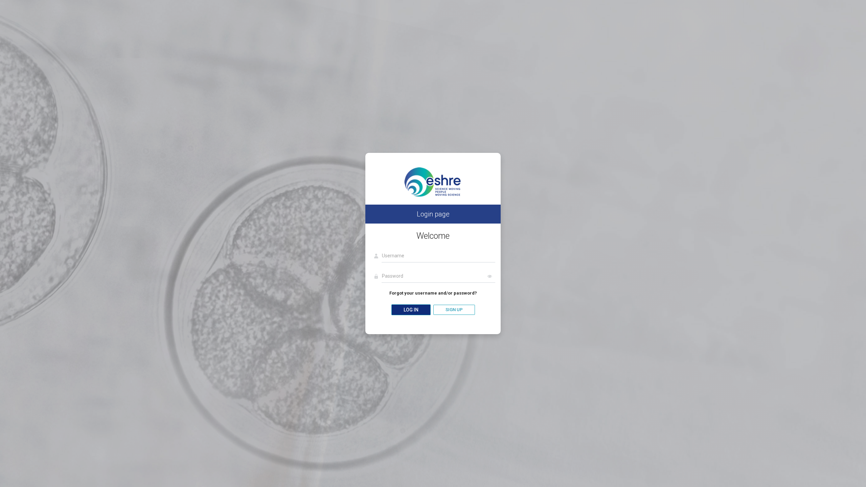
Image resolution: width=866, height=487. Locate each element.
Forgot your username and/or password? (433, 293)
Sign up (454, 309)
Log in (411, 309)
